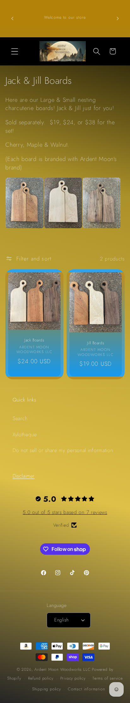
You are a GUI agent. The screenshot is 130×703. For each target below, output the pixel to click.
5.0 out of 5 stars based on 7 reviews (65, 512)
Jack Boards (34, 340)
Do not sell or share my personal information (63, 450)
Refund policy (40, 678)
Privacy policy (73, 678)
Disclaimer (24, 476)
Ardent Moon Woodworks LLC (62, 669)
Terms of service (107, 678)
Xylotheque (25, 434)
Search (20, 418)
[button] (15, 51)
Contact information (86, 689)
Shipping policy (46, 689)
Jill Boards (95, 342)
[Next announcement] (118, 18)
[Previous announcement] (12, 18)
